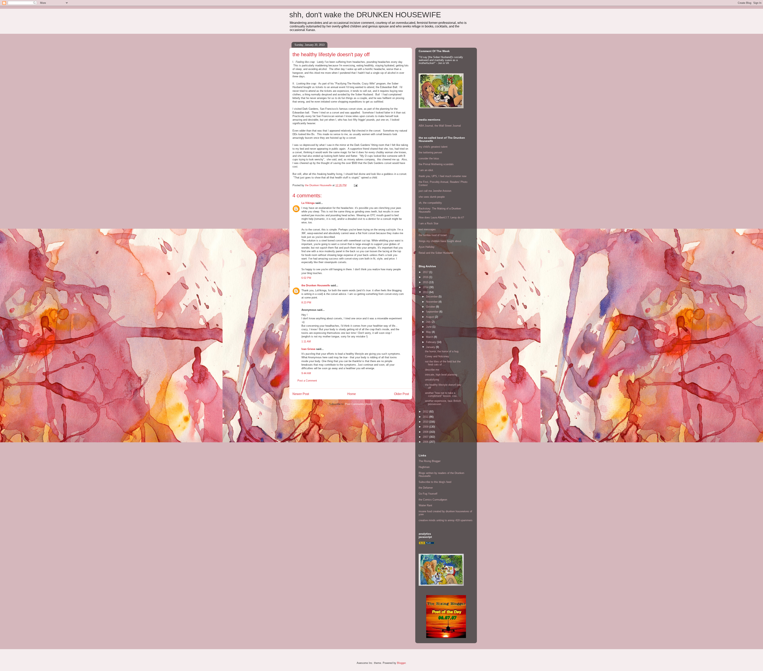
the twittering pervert (430, 152)
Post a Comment (307, 380)
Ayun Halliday (427, 246)
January (431, 347)
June (429, 326)
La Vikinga (308, 202)
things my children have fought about (440, 241)
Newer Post (300, 394)
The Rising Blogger (430, 461)
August (430, 316)
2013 (426, 292)
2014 (426, 287)
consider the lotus (429, 158)
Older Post (401, 394)
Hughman (424, 467)
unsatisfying (432, 379)
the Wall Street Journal (448, 125)
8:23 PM (306, 302)
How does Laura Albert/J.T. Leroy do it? (441, 217)
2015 (426, 282)
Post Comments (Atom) (358, 404)
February (431, 342)
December (432, 296)
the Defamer (426, 487)
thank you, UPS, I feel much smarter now (442, 176)
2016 (426, 277)
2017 (426, 272)
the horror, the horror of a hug (441, 351)
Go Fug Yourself (428, 493)
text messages (427, 229)
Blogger (401, 662)
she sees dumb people (432, 196)
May (429, 331)
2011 (426, 416)
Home (351, 394)
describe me (432, 369)
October (431, 306)
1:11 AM (306, 341)
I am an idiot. (426, 170)
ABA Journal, (426, 125)
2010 (426, 421)
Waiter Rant (425, 505)
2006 (426, 441)
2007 (426, 436)
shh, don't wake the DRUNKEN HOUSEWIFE (365, 15)
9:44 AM (306, 373)
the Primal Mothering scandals (436, 164)
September (432, 311)
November (432, 301)
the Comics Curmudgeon (433, 499)
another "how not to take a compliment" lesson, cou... (442, 394)
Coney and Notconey (437, 356)
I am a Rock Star (428, 223)
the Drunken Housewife (315, 285)
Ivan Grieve (308, 349)
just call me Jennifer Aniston (435, 190)
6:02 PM (306, 277)
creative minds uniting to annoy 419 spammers (446, 520)
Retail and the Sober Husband (436, 252)
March (430, 336)
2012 (426, 411)
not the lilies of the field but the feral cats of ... (443, 363)
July (429, 321)
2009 (426, 426)
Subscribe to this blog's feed (435, 481)
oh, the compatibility (430, 202)
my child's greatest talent (433, 146)
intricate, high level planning (441, 374)
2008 (426, 431)
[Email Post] (355, 185)
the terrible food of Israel (433, 235)
